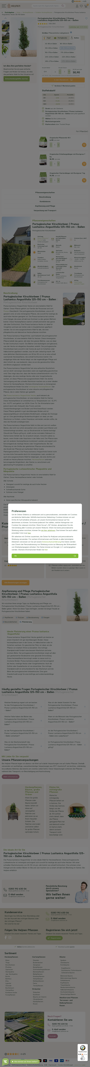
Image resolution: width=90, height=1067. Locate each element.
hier (29, 533)
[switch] (83, 1058)
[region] (45, 533)
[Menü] (86, 1045)
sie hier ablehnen (48, 530)
